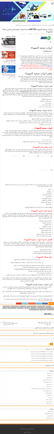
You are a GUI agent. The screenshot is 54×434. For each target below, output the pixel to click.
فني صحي (47, 25)
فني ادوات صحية (20, 308)
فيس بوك (40, 300)
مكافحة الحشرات (32, 130)
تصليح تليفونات (49, 377)
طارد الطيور (49, 395)
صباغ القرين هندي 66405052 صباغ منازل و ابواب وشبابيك (42, 360)
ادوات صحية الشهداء (41, 306)
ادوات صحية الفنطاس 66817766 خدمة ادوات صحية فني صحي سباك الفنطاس (9, 60)
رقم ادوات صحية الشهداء (49, 308)
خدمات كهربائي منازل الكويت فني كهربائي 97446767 (42, 388)
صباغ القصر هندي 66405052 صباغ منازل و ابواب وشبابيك (42, 358)
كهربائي (35, 81)
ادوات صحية (48, 306)
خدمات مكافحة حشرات (47, 390)
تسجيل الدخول (50, 411)
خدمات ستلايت (49, 384)
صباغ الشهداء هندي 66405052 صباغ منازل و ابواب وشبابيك (42, 353)
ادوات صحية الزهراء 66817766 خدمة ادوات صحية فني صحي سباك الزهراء (44, 323)
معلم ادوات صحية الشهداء (34, 309)
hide (50, 51)
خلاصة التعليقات (50, 415)
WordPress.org (50, 418)
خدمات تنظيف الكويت (47, 382)
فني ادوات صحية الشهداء (12, 308)
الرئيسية (51, 25)
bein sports (49, 373)
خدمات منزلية (26, 428)
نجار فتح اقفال (49, 403)
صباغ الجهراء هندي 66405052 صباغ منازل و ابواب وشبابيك (42, 356)
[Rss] (28, 430)
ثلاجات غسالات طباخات (47, 379)
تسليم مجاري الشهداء (14, 306)
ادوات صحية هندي (23, 306)
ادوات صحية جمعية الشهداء (32, 306)
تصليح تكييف (49, 375)
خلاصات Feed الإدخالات (48, 413)
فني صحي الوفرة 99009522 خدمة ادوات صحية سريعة (9, 47)
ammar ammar (48, 33)
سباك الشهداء (33, 308)
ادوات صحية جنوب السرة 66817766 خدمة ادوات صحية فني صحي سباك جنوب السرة (10, 323)
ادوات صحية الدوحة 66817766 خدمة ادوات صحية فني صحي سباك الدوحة (8, 75)
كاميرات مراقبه (49, 399)
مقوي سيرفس (49, 401)
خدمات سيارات (49, 386)
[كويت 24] (27, 11)
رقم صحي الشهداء (40, 308)
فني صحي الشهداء (50, 309)
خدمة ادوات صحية (6, 306)
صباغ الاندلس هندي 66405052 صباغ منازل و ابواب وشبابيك (42, 351)
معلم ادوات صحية (42, 309)
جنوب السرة (42, 106)
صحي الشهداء (27, 308)
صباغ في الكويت (48, 393)
